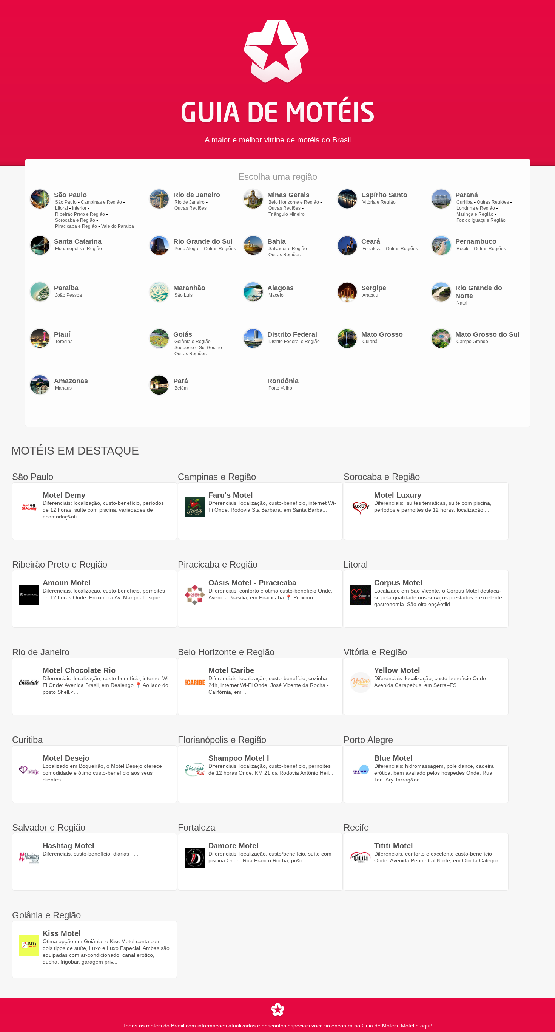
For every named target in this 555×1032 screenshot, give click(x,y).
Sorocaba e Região (75, 220)
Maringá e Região (474, 214)
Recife (463, 248)
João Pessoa (68, 295)
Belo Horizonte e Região (293, 202)
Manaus (63, 388)
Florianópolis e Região (78, 248)
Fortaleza (372, 248)
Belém (181, 388)
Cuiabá (370, 341)
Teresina (64, 341)
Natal (461, 303)
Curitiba (464, 202)
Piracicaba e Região (76, 226)
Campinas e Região (101, 202)
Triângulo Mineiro (286, 214)
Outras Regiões (190, 208)
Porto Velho (280, 388)
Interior (79, 208)
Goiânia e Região (192, 341)
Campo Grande (472, 341)
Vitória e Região (379, 202)
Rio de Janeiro (189, 202)
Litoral (61, 208)
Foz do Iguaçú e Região (481, 220)
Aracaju (370, 295)
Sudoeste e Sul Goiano (198, 347)
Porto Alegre (187, 248)
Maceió (276, 295)
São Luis (183, 295)
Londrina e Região (475, 208)
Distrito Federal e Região (294, 341)
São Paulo (66, 202)
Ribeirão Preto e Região (80, 214)
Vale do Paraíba (117, 226)
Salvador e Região (287, 248)
